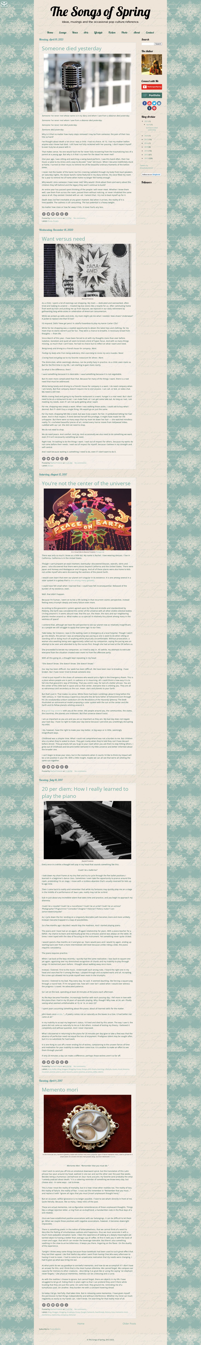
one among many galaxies (82, 580)
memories (56, 1315)
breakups (71, 1312)
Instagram (100, 552)
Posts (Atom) (55, 1329)
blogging (72, 1069)
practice (89, 1072)
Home (50, 32)
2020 (146, 135)
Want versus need (63, 238)
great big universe (54, 711)
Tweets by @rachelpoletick (146, 166)
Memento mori (60, 1089)
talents (100, 1072)
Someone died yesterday (71, 48)
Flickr (113, 1157)
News (75, 32)
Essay (50, 221)
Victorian (72, 1315)
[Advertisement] (150, 251)
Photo (124, 32)
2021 (146, 121)
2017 (146, 139)
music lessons (123, 1069)
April (148, 124)
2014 (146, 151)
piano (58, 1072)
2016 (146, 143)
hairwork (90, 1312)
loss (113, 1312)
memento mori (121, 1312)
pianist (52, 1072)
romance (64, 1315)
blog (59, 1069)
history (108, 1312)
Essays (62, 32)
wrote (59, 1014)
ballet (54, 1069)
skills (95, 1072)
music (114, 1069)
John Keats (92, 1069)
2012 (146, 158)
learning (100, 1069)
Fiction (111, 32)
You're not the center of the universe (86, 483)
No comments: (80, 218)
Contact (150, 32)
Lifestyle (98, 32)
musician (45, 1072)
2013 (146, 154)
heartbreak (99, 1312)
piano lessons (67, 1072)
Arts (86, 32)
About (137, 32)
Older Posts (129, 1323)
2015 (146, 147)
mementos (46, 1315)
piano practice (79, 1072)
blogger (65, 1069)
